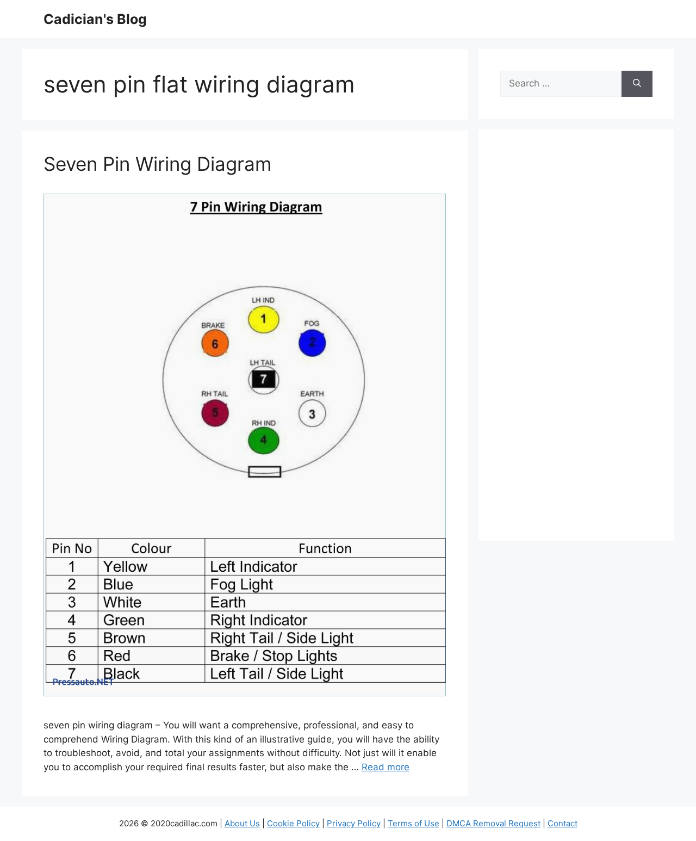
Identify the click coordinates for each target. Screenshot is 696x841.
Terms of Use (413, 823)
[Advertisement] (576, 342)
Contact (562, 823)
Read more (385, 767)
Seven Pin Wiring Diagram (157, 163)
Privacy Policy (354, 823)
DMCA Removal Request (493, 823)
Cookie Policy (293, 823)
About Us (242, 823)
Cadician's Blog (95, 19)
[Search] (637, 84)
